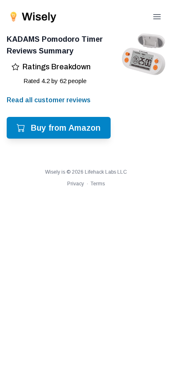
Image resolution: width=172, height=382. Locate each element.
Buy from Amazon (66, 127)
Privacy (75, 184)
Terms (98, 184)
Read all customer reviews (49, 100)
